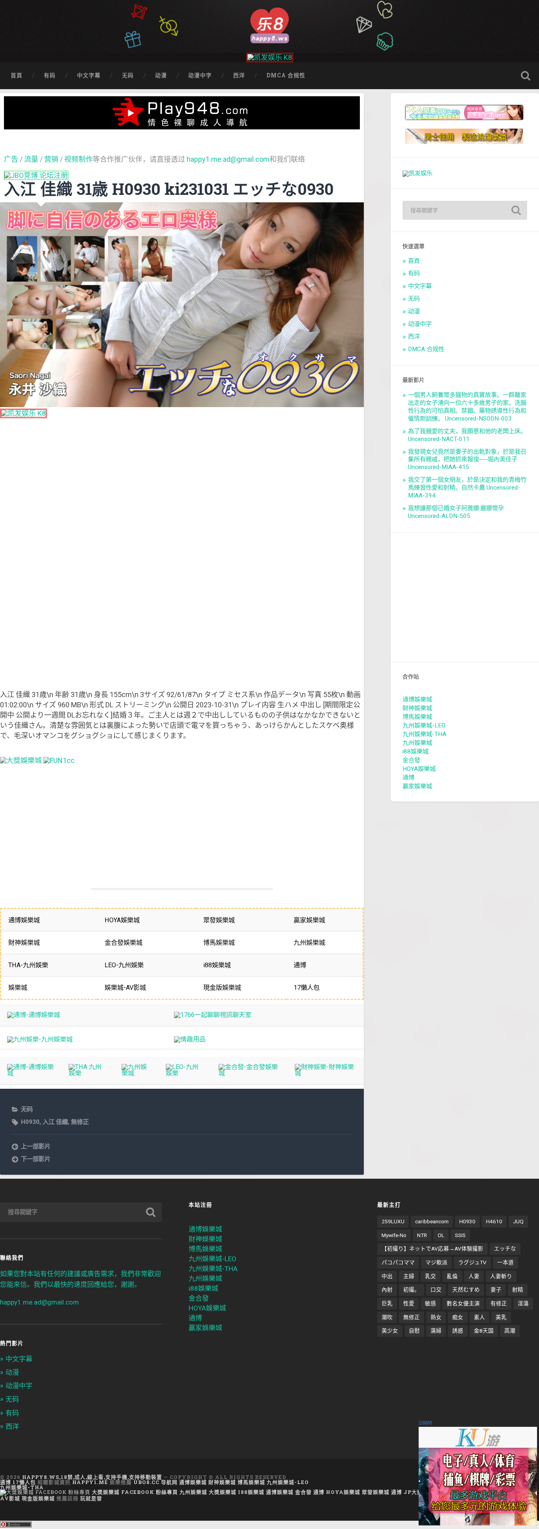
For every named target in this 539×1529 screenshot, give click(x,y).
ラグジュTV (472, 1262)
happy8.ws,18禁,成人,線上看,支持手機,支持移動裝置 (92, 1477)
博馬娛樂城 (417, 716)
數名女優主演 (463, 1303)
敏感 (430, 1303)
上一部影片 (36, 1146)
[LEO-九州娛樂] (185, 1073)
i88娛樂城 (415, 751)
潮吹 (387, 1317)
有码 (50, 75)
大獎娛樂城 (222, 1492)
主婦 (408, 1276)
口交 (436, 1289)
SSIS (460, 1235)
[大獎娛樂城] (21, 760)
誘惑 (457, 1330)
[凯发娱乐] (417, 173)
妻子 (496, 1289)
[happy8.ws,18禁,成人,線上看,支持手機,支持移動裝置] (269, 24)
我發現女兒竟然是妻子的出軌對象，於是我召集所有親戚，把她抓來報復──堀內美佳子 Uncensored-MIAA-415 (467, 459)
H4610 (494, 1221)
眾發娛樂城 (375, 1492)
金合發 (411, 760)
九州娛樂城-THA (424, 734)
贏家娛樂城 (417, 786)
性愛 (408, 1303)
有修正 (498, 1303)
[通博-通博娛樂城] (33, 1015)
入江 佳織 (55, 1121)
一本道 (505, 1262)
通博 (408, 777)
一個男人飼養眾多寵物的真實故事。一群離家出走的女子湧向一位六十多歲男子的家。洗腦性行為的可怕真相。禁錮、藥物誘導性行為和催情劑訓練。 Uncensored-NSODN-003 (467, 406)
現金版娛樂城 (38, 1498)
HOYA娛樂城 (419, 768)
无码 (128, 75)
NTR (422, 1235)
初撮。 (411, 1289)
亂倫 (452, 1276)
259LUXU (393, 1221)
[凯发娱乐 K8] (269, 57)
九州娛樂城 (417, 742)
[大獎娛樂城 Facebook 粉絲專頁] (45, 1492)
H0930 (30, 1121)
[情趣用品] (190, 1039)
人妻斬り (501, 1276)
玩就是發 (91, 1498)
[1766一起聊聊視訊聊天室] (212, 1015)
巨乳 (387, 1303)
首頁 (16, 75)
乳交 (430, 1276)
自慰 (414, 1330)
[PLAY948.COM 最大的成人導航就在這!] (182, 125)
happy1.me (90, 1482)
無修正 (80, 1121)
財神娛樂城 (417, 708)
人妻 (473, 1276)
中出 (387, 1276)
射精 (517, 1289)
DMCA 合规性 (285, 75)
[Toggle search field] (525, 75)
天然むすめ (466, 1289)
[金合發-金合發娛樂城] (249, 1073)
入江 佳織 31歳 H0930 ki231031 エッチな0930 (169, 188)
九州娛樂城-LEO (423, 725)
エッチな (505, 1248)
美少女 (390, 1330)
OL (441, 1235)
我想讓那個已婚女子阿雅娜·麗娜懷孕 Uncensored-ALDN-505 (456, 512)
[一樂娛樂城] (59, 760)
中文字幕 (89, 75)
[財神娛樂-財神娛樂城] (325, 1073)
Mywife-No (394, 1235)
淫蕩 (523, 1303)
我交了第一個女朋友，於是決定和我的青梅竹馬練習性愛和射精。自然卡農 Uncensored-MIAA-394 (467, 487)
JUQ (518, 1221)
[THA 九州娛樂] (88, 1073)
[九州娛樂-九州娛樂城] (40, 1039)
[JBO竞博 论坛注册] (36, 175)
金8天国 (484, 1330)
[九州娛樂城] (136, 1073)
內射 (387, 1289)
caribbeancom (432, 1221)
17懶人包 (24, 1482)
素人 (479, 1317)
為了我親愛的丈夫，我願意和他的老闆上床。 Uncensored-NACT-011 (467, 435)
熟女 (436, 1317)
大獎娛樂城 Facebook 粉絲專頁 (135, 1492)
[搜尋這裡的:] (464, 210)
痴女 (457, 1317)
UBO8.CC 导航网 (155, 1482)
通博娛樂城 (417, 699)
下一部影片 (36, 1159)
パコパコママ (398, 1262)
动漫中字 (200, 75)
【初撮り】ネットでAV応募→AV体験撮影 (432, 1248)
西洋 (239, 75)
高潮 (509, 1330)
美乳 (501, 1317)
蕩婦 (436, 1330)
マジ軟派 (436, 1262)
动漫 (161, 75)
